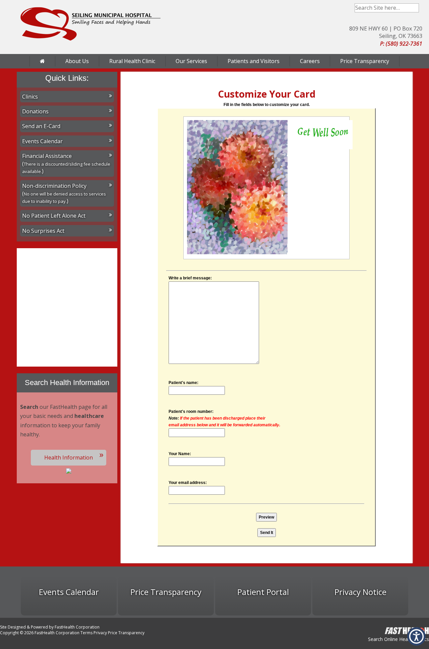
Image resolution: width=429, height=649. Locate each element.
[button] (416, 636)
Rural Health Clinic (132, 61)
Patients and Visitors (254, 61)
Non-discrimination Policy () (64, 193)
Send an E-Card (41, 126)
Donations (35, 111)
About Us (77, 61)
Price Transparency (364, 61)
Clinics (30, 96)
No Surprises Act (43, 230)
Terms (86, 633)
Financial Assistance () (66, 163)
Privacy (100, 633)
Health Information (68, 457)
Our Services (191, 61)
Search (414, 8)
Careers (310, 61)
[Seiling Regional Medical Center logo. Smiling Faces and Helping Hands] (90, 24)
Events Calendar (42, 141)
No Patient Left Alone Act (53, 215)
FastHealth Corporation (77, 627)
